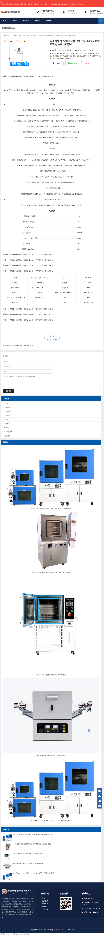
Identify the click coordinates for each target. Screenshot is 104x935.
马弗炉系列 (7, 419)
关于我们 (14, 20)
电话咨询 (73, 63)
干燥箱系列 (7, 403)
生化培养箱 (16, 90)
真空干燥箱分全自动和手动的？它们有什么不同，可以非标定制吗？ (51, 821)
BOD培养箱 (44, 278)
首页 (4, 20)
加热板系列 (7, 423)
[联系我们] (99, 796)
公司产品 (12, 35)
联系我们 (37, 20)
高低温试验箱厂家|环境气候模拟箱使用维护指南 (51, 675)
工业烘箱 (7, 436)
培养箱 (37, 278)
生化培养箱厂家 (29, 345)
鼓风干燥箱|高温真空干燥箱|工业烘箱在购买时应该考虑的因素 (51, 509)
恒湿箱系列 (7, 411)
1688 (89, 63)
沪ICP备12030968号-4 (67, 930)
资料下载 (49, 20)
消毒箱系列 (7, 415)
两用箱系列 (7, 428)
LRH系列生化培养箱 (30, 35)
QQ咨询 (57, 63)
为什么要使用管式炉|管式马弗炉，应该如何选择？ (51, 755)
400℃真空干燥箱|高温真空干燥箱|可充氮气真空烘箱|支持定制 (51, 572)
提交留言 (9, 391)
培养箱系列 (19, 35)
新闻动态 (26, 20)
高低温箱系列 (8, 432)
